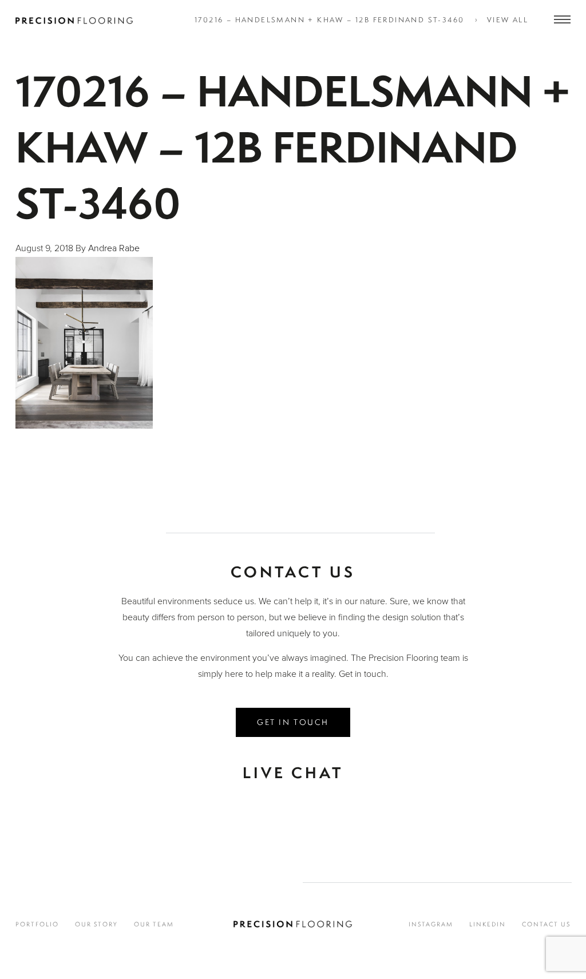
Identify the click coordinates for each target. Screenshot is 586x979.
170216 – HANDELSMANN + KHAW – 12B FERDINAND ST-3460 (329, 20)
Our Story (96, 924)
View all (507, 20)
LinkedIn (487, 924)
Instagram (431, 924)
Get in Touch (293, 721)
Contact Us (546, 924)
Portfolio (37, 924)
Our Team (154, 924)
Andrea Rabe (114, 248)
